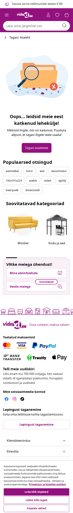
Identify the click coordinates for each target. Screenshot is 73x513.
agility (62, 180)
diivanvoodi (32, 190)
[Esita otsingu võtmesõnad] (64, 25)
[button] (36, 440)
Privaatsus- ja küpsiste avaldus (47, 484)
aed (42, 171)
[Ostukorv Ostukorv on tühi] (66, 15)
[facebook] (6, 399)
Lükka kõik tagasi (36, 500)
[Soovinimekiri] (57, 15)
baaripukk (12, 190)
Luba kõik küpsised (36, 492)
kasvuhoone (58, 171)
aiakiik (33, 180)
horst (29, 171)
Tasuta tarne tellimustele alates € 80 (37, 4)
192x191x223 (14, 180)
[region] (36, 487)
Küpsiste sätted (36, 508)
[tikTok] (22, 399)
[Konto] (48, 15)
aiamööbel (12, 171)
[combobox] (36, 26)
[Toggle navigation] (6, 14)
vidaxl (47, 180)
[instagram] (14, 399)
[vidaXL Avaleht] (25, 15)
